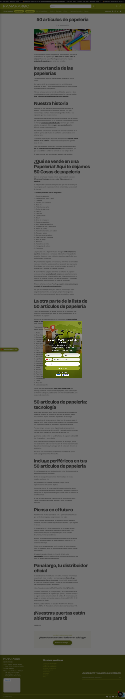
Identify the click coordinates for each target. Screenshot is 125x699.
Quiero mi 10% (62, 368)
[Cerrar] (79, 323)
